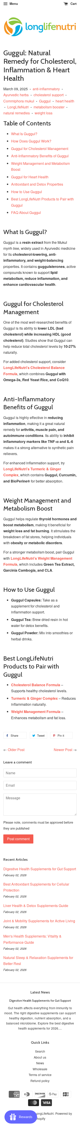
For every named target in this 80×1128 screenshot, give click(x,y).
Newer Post (63, 749)
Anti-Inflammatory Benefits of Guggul (40, 155)
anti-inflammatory (46, 88)
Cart (73, 3)
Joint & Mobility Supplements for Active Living (39, 920)
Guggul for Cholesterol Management (39, 148)
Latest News (40, 992)
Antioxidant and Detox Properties (37, 184)
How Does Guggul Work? (31, 141)
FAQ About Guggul (26, 212)
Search (40, 1051)
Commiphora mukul (18, 101)
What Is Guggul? (24, 133)
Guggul (45, 101)
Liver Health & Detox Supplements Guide (35, 905)
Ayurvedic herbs (16, 94)
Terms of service (40, 1074)
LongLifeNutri (18, 107)
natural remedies (16, 112)
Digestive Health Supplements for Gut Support (39, 868)
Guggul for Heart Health (29, 176)
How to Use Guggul (26, 191)
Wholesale (40, 1069)
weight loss (43, 112)
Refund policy (40, 1080)
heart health (65, 101)
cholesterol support (49, 94)
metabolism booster (49, 107)
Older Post (16, 749)
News (40, 1063)
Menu (13, 3)
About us (40, 1057)
